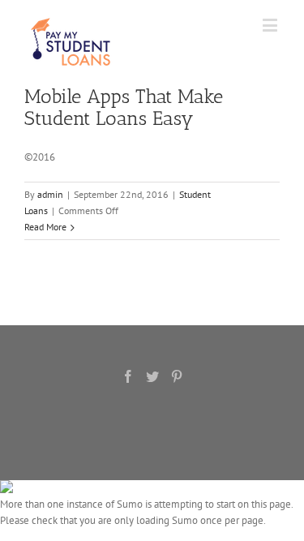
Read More (45, 227)
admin (50, 194)
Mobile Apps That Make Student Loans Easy (123, 107)
